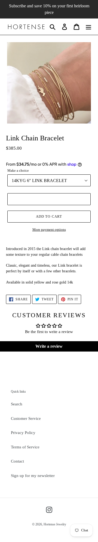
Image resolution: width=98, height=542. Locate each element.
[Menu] (88, 27)
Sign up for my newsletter (33, 475)
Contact (17, 461)
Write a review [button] (49, 346)
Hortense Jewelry (55, 524)
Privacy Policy (23, 432)
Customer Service (26, 418)
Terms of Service (25, 447)
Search (16, 404)
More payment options (49, 229)
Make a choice (18, 170)
